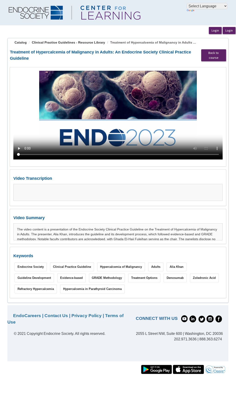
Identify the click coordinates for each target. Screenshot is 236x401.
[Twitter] (202, 319)
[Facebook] (218, 319)
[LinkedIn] (192, 319)
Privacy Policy (86, 315)
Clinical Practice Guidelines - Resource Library (68, 42)
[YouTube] (184, 318)
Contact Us (56, 315)
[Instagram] (210, 319)
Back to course (213, 55)
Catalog (21, 42)
